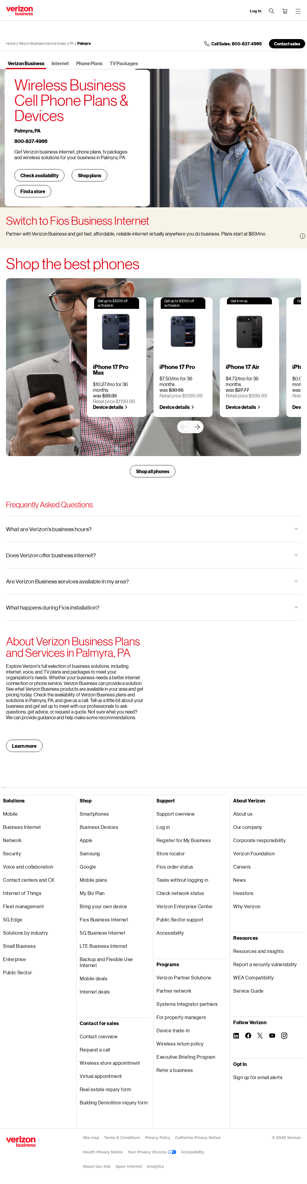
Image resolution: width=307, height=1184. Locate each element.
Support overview (175, 814)
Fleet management (23, 906)
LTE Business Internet (103, 946)
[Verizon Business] (19, 10)
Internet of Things (22, 893)
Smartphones (94, 814)
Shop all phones (152, 471)
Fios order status (174, 866)
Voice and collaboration (28, 866)
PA (72, 43)
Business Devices (99, 827)
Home (10, 43)
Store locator (170, 853)
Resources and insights (258, 951)
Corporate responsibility (259, 840)
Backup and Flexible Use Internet (106, 962)
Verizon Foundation (254, 853)
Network (12, 840)
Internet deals (95, 991)
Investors (243, 893)
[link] (183, 427)
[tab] (26, 64)
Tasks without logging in (182, 880)
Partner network (174, 991)
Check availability (39, 175)
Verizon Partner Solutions (183, 977)
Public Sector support (180, 919)
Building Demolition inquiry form (114, 1102)
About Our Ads (97, 1166)
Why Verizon (247, 906)
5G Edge (12, 919)
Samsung (90, 853)
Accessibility (170, 933)
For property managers (181, 1017)
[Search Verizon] (271, 11)
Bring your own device (103, 906)
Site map (91, 1137)
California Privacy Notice (198, 1137)
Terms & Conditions (122, 1137)
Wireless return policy (180, 1043)
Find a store (32, 191)
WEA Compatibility (253, 977)
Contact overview (99, 1036)
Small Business (19, 946)
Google (88, 866)
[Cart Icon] (284, 11)
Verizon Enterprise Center (184, 906)
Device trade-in (173, 1030)
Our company (247, 827)
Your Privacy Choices (148, 1152)
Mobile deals (93, 978)
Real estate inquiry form (105, 1089)
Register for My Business (183, 840)
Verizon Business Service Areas (42, 43)
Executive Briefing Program (185, 1057)
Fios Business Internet (104, 919)
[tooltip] (302, 236)
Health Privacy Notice (103, 1152)
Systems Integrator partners (187, 1004)
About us (242, 814)
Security (12, 853)
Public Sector (17, 972)
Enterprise (14, 959)
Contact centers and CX (28, 880)
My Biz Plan (92, 893)
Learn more (24, 746)
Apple (86, 840)
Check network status (180, 893)
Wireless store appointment (110, 1063)
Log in (163, 827)
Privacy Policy (157, 1137)
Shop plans (89, 175)
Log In (255, 11)
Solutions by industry (25, 933)
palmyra (84, 43)
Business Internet (22, 827)
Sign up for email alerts (257, 1077)
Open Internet (128, 1166)
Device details (108, 407)
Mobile (10, 814)
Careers (242, 866)
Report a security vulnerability (265, 964)
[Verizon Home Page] (21, 1141)
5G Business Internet (102, 933)
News (239, 880)
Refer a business (174, 1070)
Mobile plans (93, 880)
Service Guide (248, 991)
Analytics (155, 1166)
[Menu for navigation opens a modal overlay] (298, 11)
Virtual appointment (101, 1076)
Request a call (95, 1049)
